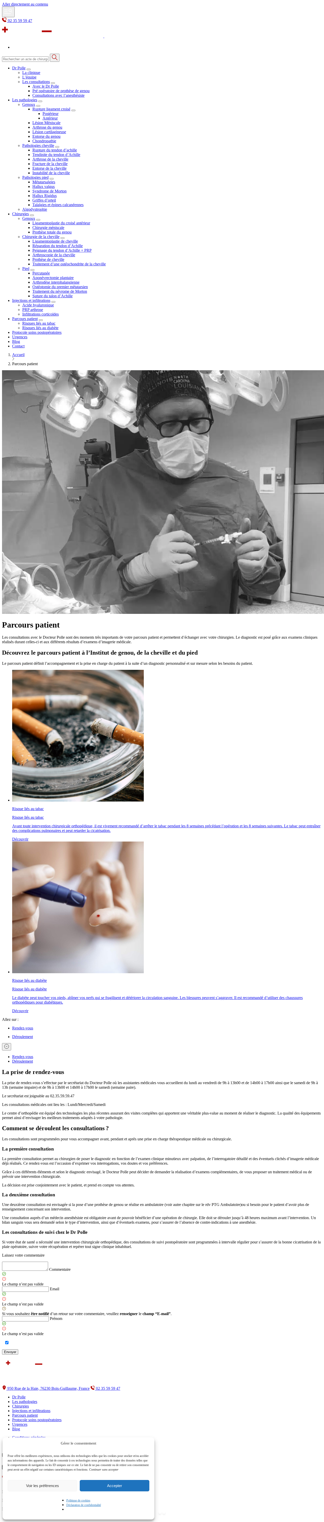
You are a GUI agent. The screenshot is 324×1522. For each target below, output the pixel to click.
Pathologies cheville (38, 145)
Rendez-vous (22, 1057)
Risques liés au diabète (40, 328)
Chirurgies (20, 214)
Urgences (19, 337)
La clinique (31, 72)
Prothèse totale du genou (52, 232)
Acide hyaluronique (38, 305)
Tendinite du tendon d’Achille (56, 154)
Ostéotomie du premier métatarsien (60, 287)
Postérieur (50, 113)
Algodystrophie (34, 209)
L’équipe (29, 77)
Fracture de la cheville (50, 164)
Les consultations (36, 82)
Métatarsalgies (43, 182)
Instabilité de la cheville (51, 173)
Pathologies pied (35, 177)
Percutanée (41, 273)
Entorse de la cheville (49, 168)
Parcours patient (25, 319)
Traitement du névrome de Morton (59, 291)
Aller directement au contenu (25, 4)
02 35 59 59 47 (19, 20)
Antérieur (50, 118)
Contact (18, 346)
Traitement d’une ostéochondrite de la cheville (69, 264)
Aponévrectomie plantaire (53, 278)
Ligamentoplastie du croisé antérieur (61, 223)
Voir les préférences (42, 1486)
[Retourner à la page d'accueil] (94, 36)
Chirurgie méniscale (48, 227)
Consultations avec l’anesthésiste (58, 95)
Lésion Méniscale (46, 123)
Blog (16, 341)
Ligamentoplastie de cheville (55, 241)
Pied (25, 268)
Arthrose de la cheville (50, 159)
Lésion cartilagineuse (49, 132)
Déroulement (22, 1061)
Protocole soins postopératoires (37, 332)
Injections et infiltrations (31, 300)
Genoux (28, 104)
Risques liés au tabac (38, 323)
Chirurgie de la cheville (40, 237)
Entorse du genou (46, 136)
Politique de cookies (78, 1500)
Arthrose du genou (47, 127)
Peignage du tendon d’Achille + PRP (62, 250)
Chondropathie (44, 141)
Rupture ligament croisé (51, 109)
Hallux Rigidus (44, 195)
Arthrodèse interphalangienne (55, 282)
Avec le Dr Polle (45, 86)
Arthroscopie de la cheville (53, 255)
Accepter (114, 1486)
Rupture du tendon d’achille (54, 150)
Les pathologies (24, 100)
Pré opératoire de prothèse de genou (61, 91)
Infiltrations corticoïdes (40, 314)
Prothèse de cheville (48, 259)
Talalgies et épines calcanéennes (58, 205)
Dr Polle (19, 68)
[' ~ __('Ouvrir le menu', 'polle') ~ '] (8, 12)
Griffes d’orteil (44, 200)
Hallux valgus (43, 186)
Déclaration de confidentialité (83, 1505)
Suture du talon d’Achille (52, 296)
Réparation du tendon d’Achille (57, 246)
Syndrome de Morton (49, 191)
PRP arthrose (32, 309)
